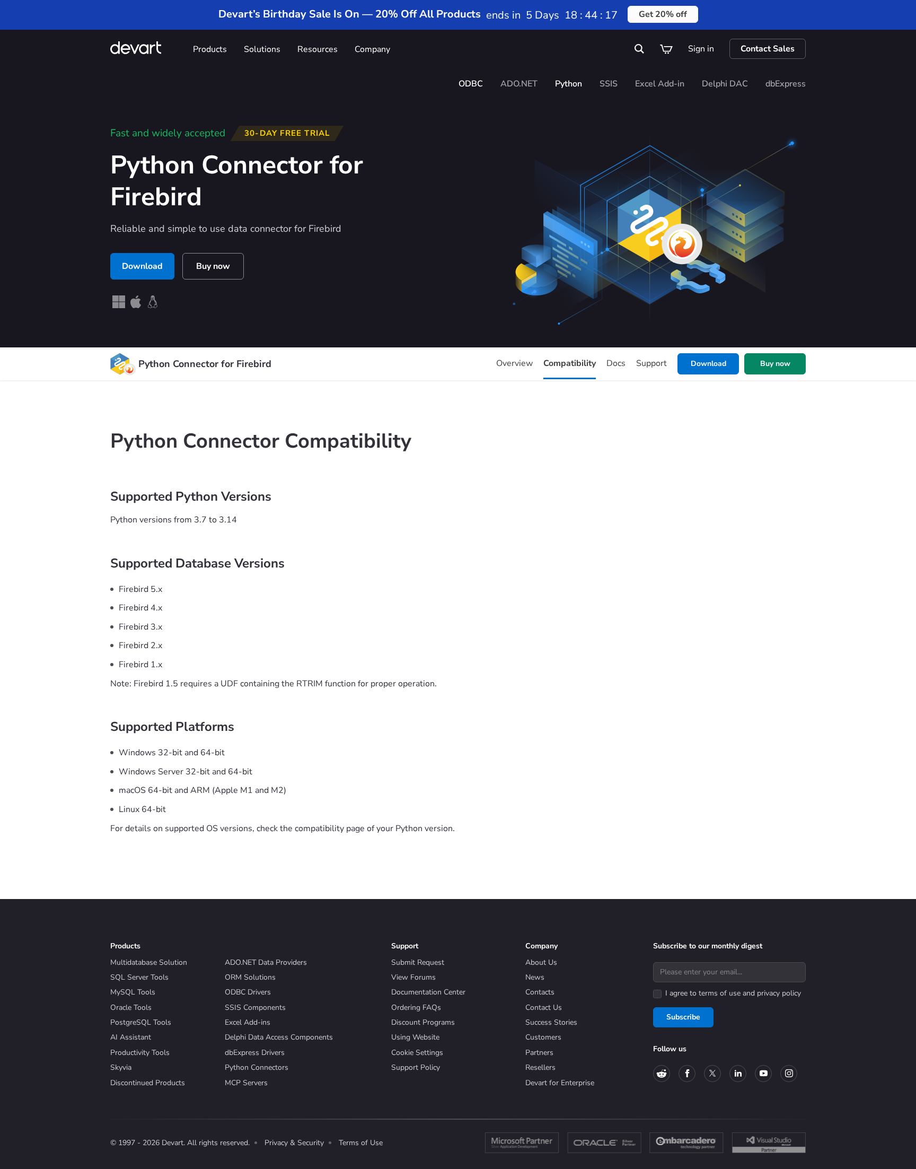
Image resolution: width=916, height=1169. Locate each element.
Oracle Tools (131, 1007)
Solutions (262, 49)
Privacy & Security (294, 1143)
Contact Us (543, 1007)
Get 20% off (663, 14)
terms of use (720, 993)
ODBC (471, 84)
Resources (317, 49)
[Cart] (666, 49)
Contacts (539, 992)
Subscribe (683, 1017)
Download (142, 266)
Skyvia (120, 1067)
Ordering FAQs (416, 1007)
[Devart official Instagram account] (788, 1073)
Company (372, 49)
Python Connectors (256, 1067)
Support (651, 363)
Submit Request (417, 962)
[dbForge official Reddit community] (661, 1073)
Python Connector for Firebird (204, 363)
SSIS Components (255, 1007)
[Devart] (147, 49)
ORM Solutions (250, 977)
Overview (514, 363)
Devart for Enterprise (559, 1083)
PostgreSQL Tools (140, 1022)
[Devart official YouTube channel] (763, 1073)
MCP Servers (246, 1083)
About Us (541, 962)
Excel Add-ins (247, 1022)
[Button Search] (640, 48)
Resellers (540, 1067)
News (534, 977)
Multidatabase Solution (148, 962)
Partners (539, 1053)
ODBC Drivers (248, 992)
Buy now (213, 266)
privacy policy (779, 993)
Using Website (415, 1037)
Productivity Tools (140, 1053)
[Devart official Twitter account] (712, 1073)
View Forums (413, 977)
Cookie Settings (417, 1053)
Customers (543, 1037)
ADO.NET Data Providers (266, 962)
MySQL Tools (132, 992)
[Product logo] (120, 364)
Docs (616, 363)
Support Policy (415, 1067)
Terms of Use (361, 1143)
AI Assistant (130, 1037)
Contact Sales (768, 49)
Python (568, 84)
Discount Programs (423, 1022)
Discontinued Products (147, 1083)
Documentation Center (428, 992)
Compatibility (569, 363)
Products (210, 49)
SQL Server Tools (139, 977)
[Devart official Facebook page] (687, 1073)
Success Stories (551, 1022)
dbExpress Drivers (255, 1053)
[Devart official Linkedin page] (737, 1073)
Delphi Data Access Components (279, 1037)
